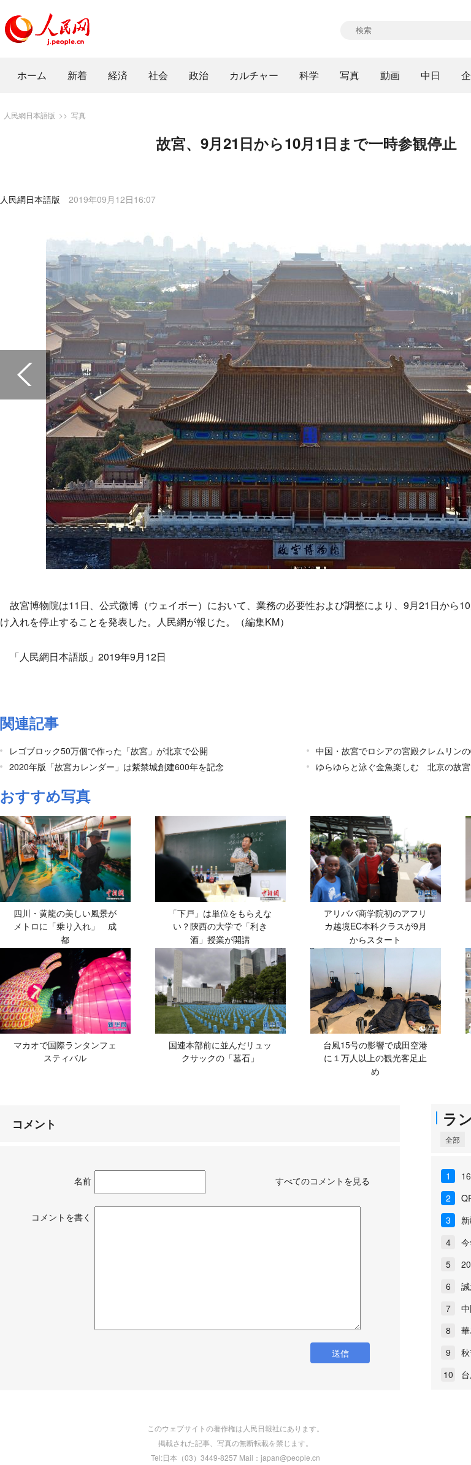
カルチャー (253, 75)
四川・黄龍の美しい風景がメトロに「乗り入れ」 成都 (65, 926)
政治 (199, 75)
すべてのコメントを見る (322, 1181)
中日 (430, 75)
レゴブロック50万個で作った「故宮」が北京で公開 (108, 750)
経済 (118, 75)
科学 (309, 75)
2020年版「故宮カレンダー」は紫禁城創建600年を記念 (116, 766)
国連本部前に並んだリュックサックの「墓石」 (220, 1051)
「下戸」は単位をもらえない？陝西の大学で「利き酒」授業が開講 (220, 926)
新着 (77, 75)
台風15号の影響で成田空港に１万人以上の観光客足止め (375, 1058)
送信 (340, 1353)
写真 (349, 75)
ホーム (32, 75)
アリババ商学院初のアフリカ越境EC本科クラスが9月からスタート (375, 926)
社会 (158, 75)
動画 (390, 75)
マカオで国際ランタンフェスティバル (65, 1051)
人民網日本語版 (29, 115)
